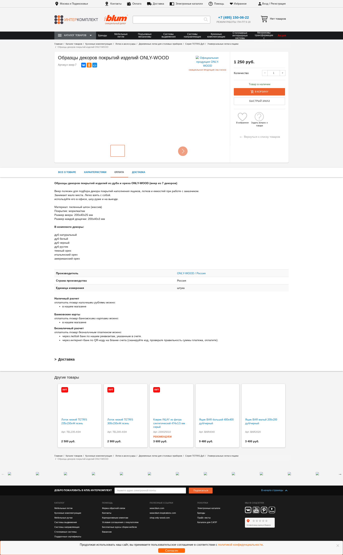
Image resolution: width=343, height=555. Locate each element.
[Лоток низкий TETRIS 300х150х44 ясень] (125, 401)
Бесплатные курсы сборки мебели (119, 527)
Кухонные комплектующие (216, 35)
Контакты (115, 3)
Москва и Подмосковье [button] (74, 3)
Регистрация (278, 3)
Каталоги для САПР (207, 522)
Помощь (219, 3)
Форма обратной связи (113, 508)
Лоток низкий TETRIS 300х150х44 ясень (120, 421)
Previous (3, 474)
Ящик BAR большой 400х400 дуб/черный (216, 421)
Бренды (102, 35)
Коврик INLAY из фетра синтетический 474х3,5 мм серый (169, 423)
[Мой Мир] (94, 65)
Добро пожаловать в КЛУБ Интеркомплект (83, 490)
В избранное (242, 122)
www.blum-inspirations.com (163, 513)
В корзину (261, 91)
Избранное (240, 3)
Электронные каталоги (189, 3)
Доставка (158, 3)
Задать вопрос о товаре (259, 122)
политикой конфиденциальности (240, 544)
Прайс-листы (204, 518)
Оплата (136, 3)
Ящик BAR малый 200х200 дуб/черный (261, 421)
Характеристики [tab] (95, 172)
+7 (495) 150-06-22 (233, 17)
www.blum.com (157, 508)
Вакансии (107, 532)
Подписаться (200, 490)
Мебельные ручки (63, 518)
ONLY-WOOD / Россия (191, 273)
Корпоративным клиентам (115, 518)
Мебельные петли (121, 35)
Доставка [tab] (138, 172)
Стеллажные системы (65, 532)
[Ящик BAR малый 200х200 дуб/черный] (263, 401)
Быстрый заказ (259, 101)
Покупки (202, 503)
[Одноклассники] (89, 65)
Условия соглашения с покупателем (120, 522)
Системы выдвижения (169, 35)
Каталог (59, 503)
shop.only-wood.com (160, 518)
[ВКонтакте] (83, 65)
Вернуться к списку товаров (259, 136)
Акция (282, 35)
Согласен (171, 550)
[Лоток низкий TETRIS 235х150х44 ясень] (79, 401)
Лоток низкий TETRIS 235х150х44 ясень (74, 421)
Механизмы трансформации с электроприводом (264, 37)
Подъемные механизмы (145, 35)
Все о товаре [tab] (67, 172)
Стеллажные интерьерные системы (240, 35)
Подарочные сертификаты (67, 536)
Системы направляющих (192, 35)
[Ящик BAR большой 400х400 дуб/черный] (217, 401)
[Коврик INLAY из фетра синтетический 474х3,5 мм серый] (171, 401)
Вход (265, 3)
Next (340, 474)
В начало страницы (272, 490)
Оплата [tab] (119, 172)
